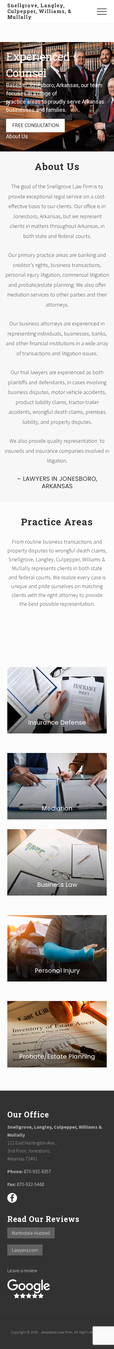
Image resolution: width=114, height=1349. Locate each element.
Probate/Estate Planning (57, 1056)
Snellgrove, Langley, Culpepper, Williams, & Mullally (39, 11)
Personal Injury (57, 970)
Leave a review (22, 1270)
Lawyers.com (25, 1250)
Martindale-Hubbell (31, 1233)
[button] (102, 11)
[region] (57, 96)
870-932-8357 (37, 1171)
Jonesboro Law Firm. (57, 1331)
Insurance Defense (57, 722)
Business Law (57, 884)
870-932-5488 (30, 1184)
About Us (17, 136)
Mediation (57, 808)
